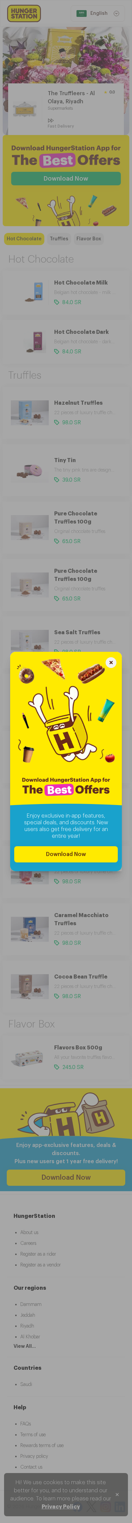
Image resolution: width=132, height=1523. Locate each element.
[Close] (111, 663)
